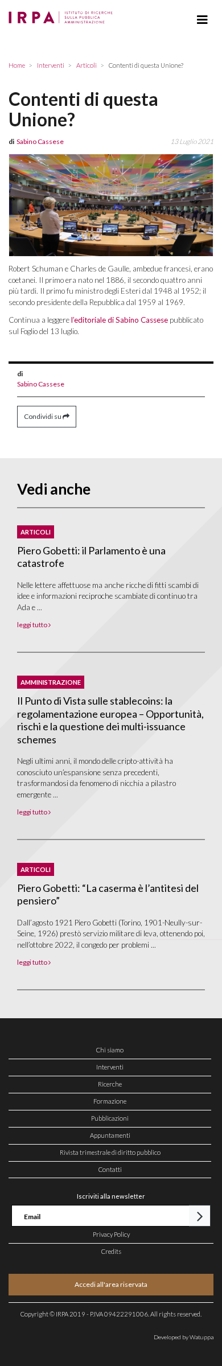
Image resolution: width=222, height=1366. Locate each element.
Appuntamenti (110, 1135)
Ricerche (110, 1084)
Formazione (109, 1101)
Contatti (110, 1169)
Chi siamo (110, 1050)
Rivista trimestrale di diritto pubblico (110, 1152)
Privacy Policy (111, 1234)
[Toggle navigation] (202, 19)
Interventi (110, 1067)
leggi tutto (32, 624)
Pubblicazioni (110, 1118)
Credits (111, 1251)
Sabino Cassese (40, 384)
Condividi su (43, 416)
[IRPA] (63, 14)
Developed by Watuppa (183, 1337)
